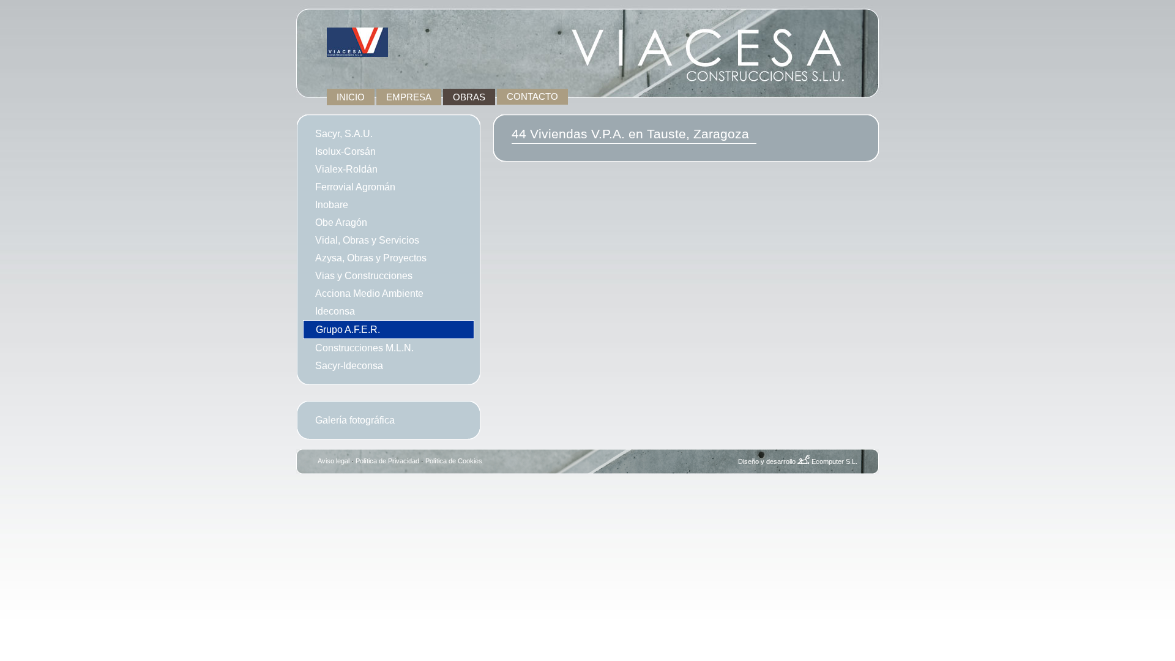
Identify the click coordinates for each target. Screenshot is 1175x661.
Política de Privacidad (387, 461)
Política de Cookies (453, 461)
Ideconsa (335, 310)
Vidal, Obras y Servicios (367, 239)
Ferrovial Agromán (355, 186)
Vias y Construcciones (363, 275)
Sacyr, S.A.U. (344, 133)
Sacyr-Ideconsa (349, 365)
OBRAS (469, 97)
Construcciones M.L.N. (364, 347)
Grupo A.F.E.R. (348, 329)
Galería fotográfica (355, 419)
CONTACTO (532, 97)
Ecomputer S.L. (834, 461)
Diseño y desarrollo (767, 461)
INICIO (351, 97)
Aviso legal (333, 461)
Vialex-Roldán (346, 168)
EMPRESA (408, 97)
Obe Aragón (341, 222)
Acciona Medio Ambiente (369, 293)
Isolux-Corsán (345, 151)
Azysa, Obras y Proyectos (371, 257)
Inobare (331, 204)
